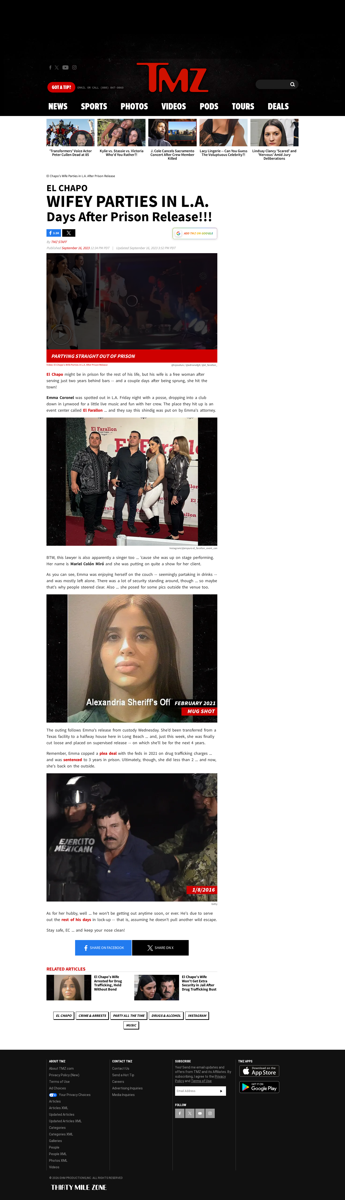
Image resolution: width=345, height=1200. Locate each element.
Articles (55, 1101)
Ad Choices (57, 1088)
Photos (134, 106)
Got (61, 88)
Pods (209, 106)
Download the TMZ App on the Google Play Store (259, 1087)
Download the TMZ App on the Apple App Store (259, 1071)
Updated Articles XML (65, 1121)
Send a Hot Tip (123, 1075)
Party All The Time (128, 1015)
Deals (278, 106)
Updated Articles (61, 1114)
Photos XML (58, 1160)
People (54, 1147)
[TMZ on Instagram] (74, 67)
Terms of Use (59, 1082)
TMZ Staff (59, 242)
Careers (118, 1082)
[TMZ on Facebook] (50, 67)
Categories (57, 1128)
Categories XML (61, 1134)
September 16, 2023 (75, 248)
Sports (94, 106)
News (57, 106)
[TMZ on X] (57, 67)
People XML (58, 1154)
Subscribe (221, 1091)
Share (106, 947)
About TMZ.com (61, 1068)
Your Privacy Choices (74, 1095)
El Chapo (63, 1015)
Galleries (55, 1141)
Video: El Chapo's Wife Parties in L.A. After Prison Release (76, 364)
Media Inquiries (123, 1095)
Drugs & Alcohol (166, 1015)
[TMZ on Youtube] (65, 67)
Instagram (197, 1015)
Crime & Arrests (92, 1015)
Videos (173, 106)
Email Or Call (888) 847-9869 (100, 87)
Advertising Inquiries (127, 1088)
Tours (243, 106)
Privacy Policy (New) (64, 1075)
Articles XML (58, 1108)
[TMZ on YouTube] (200, 1113)
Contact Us (120, 1068)
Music (131, 1025)
